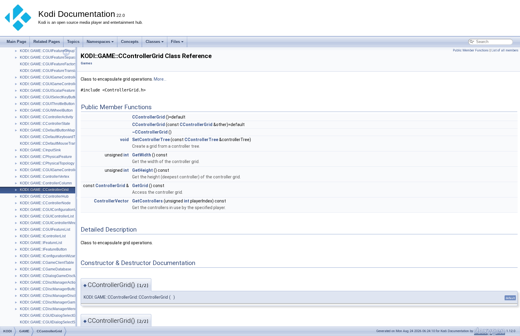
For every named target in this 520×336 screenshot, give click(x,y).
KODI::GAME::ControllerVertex (44, 176)
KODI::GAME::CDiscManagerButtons (50, 289)
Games (86, 63)
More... (160, 79)
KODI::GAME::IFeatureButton (43, 249)
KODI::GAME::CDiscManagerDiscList (50, 296)
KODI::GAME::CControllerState (45, 124)
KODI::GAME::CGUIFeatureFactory (48, 64)
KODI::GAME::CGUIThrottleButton (47, 104)
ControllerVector (111, 201)
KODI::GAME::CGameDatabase (45, 269)
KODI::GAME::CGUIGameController (49, 77)
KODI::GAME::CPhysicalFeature (46, 157)
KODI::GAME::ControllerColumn (46, 183)
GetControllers (147, 201)
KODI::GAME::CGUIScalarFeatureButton (52, 90)
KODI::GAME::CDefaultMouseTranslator (52, 143)
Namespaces (98, 41)
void (124, 139)
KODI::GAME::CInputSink (40, 150)
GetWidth (141, 155)
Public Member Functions (471, 50)
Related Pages (46, 41)
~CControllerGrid (150, 132)
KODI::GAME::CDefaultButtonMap (47, 130)
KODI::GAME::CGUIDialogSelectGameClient (56, 315)
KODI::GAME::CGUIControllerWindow (50, 223)
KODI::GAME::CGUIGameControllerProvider (56, 170)
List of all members (504, 50)
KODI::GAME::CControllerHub (44, 196)
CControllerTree (201, 139)
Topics (73, 41)
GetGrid (140, 185)
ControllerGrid (110, 185)
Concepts (129, 41)
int (126, 155)
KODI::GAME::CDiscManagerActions (49, 282)
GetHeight (142, 170)
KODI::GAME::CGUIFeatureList (45, 229)
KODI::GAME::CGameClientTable (47, 262)
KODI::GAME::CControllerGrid (44, 190)
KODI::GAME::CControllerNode (45, 203)
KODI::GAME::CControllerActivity (46, 117)
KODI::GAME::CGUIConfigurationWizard (52, 210)
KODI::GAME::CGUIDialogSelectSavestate (54, 322)
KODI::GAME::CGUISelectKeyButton (49, 97)
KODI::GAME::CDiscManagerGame (48, 302)
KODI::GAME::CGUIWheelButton (46, 110)
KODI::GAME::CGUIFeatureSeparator (50, 57)
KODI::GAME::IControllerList (43, 236)
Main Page (16, 41)
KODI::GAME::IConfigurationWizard (48, 256)
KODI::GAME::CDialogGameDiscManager (54, 276)
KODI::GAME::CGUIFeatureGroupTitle (51, 51)
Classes (153, 41)
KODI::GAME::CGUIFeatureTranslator (50, 71)
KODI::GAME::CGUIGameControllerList (52, 84)
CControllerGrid (148, 117)
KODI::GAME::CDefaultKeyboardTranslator (55, 137)
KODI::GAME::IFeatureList (41, 243)
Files (175, 41)
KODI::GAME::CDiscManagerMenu (48, 309)
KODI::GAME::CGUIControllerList (47, 216)
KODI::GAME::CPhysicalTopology (47, 163)
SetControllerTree (151, 139)
